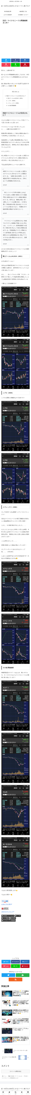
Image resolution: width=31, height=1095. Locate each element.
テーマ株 (18, 915)
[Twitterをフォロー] (8, 975)
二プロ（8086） (12, 100)
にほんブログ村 (6, 904)
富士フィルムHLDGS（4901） (16, 98)
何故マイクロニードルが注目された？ (16, 96)
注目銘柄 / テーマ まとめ (8, 915)
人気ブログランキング (7, 911)
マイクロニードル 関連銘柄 (9, 920)
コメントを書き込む (15, 1071)
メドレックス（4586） (14, 103)
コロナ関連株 (6, 918)
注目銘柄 (13, 918)
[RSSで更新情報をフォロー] (15, 979)
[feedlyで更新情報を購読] (22, 975)
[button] (28, 515)
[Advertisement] (15, 40)
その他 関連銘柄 (12, 105)
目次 (13, 91)
